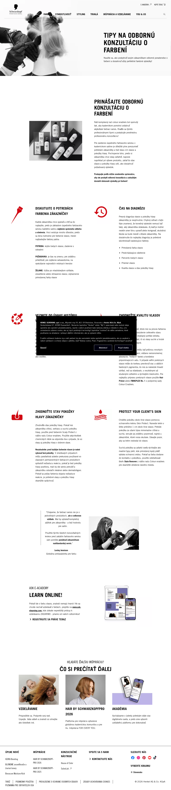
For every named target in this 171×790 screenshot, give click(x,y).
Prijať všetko (123, 348)
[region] (86, 335)
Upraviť (43, 347)
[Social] (133, 758)
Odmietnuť (103, 348)
